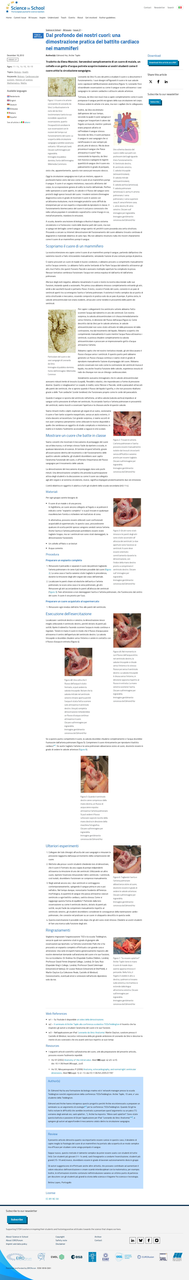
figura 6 (83, 749)
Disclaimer (60, 1244)
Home (9, 17)
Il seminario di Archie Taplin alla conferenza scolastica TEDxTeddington (87, 1024)
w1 (54, 745)
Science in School (53, 30)
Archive (98, 1236)
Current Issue (20, 17)
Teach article (38, 35)
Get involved (91, 17)
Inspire (42, 17)
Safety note (61, 1240)
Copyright (60, 1236)
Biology (17, 72)
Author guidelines (107, 17)
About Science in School (17, 1236)
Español (13, 117)
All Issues (32, 17)
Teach (63, 17)
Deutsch (13, 104)
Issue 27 (77, 30)
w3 (131, 1117)
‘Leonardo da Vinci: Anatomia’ (91, 1032)
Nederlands (15, 96)
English (13, 100)
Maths (24, 83)
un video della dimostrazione (90, 1019)
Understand (53, 17)
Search (171, 7)
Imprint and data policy (16, 1244)
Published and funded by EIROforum (21, 1268)
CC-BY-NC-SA (52, 1198)
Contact (147, 7)
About (80, 17)
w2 (85, 1106)
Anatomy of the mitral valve (77, 1060)
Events (71, 17)
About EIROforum (14, 1240)
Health (25, 72)
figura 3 (52, 592)
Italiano (13, 112)
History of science (24, 79)
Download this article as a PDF (162, 62)
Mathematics (13, 83)
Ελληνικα (14, 108)
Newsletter (159, 7)
